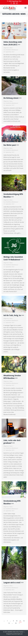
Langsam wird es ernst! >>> (14, 582)
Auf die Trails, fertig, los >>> (14, 315)
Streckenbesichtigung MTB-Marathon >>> (13, 195)
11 (20, 621)
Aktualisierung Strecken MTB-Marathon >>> (12, 376)
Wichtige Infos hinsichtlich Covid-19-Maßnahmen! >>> (13, 258)
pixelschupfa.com (18, 634)
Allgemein (6, 47)
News (10, 47)
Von (11, 50)
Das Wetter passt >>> (11, 145)
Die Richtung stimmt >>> (13, 98)
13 (9, 623)
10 (16, 621)
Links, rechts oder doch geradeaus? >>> (12, 441)
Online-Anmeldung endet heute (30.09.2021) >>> (13, 43)
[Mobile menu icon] (25, 8)
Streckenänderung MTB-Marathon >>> (12, 502)
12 (23, 621)
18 (15, 623)
